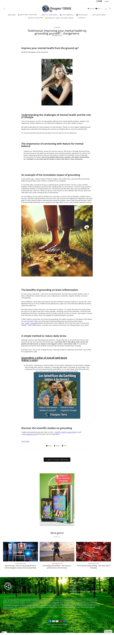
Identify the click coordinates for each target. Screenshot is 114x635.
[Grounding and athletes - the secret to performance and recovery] (57, 551)
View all (57, 536)
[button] (95, 8)
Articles (17, 563)
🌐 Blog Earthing (35, 18)
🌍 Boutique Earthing (27, 15)
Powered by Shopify (57, 627)
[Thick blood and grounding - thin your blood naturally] (93, 551)
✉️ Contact (81, 18)
